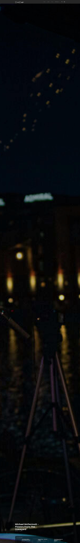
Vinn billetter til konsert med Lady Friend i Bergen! (58, 540)
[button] (62, 2)
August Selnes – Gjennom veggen (42, 539)
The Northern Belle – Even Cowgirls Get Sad (26, 539)
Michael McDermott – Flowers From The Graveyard (27, 527)
